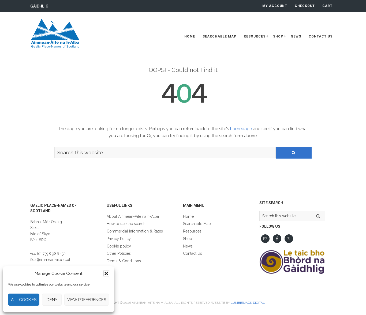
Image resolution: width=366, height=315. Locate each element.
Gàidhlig (39, 6)
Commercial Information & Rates (135, 231)
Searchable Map (197, 224)
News (188, 246)
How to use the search (126, 224)
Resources (192, 231)
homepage (241, 128)
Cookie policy (119, 246)
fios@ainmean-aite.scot (50, 259)
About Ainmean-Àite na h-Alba (133, 216)
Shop (187, 239)
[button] (106, 273)
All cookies (23, 299)
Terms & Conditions (124, 261)
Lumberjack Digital (248, 303)
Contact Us (192, 253)
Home (188, 216)
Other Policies (119, 253)
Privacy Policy (119, 239)
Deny (52, 299)
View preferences (86, 299)
